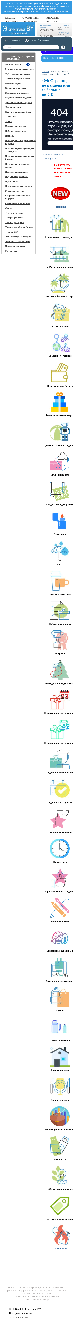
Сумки (8, 208)
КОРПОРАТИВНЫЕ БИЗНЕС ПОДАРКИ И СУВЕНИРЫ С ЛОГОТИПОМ (15, 1262)
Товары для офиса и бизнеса (19, 227)
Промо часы (11, 181)
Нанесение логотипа (15, 246)
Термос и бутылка (14, 213)
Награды (9, 135)
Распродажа (11, 251)
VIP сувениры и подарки (17, 74)
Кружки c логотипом (15, 126)
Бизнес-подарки (13, 83)
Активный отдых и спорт (17, 78)
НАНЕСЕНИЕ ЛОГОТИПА (34, 1258)
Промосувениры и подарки (18, 186)
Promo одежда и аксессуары (19, 69)
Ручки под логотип (14, 191)
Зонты (8, 121)
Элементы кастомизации (17, 241)
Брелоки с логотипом (15, 88)
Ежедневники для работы (18, 112)
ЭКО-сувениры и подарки (18, 236)
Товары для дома (14, 217)
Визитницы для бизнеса (17, 93)
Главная (45, 71)
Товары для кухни (14, 222)
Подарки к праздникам (16, 172)
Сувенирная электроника (17, 203)
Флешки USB (11, 232)
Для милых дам (13, 107)
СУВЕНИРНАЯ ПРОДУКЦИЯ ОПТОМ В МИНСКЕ (57, 1261)
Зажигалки (10, 116)
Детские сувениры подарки (18, 102)
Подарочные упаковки (16, 176)
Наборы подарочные (15, 131)
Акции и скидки (13, 64)
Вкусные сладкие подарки (18, 97)
